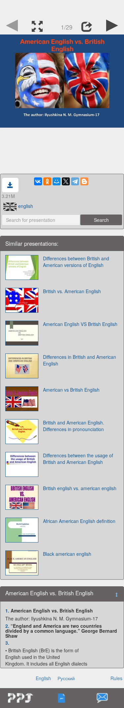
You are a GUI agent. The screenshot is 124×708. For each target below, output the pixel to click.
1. (7, 610)
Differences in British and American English (79, 360)
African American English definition (79, 521)
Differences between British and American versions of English (76, 261)
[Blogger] (84, 181)
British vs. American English (72, 291)
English (43, 678)
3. (7, 642)
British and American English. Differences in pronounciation (73, 425)
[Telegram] (75, 181)
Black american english (67, 553)
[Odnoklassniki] (47, 181)
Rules (116, 678)
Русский (66, 678)
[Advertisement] (62, 8)
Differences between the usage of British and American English (78, 458)
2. (7, 625)
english (25, 206)
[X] (66, 181)
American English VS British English (80, 324)
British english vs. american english (79, 488)
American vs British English (71, 389)
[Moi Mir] (57, 181)
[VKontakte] (38, 181)
